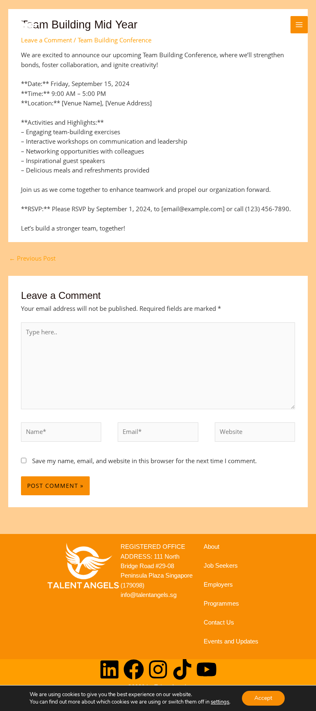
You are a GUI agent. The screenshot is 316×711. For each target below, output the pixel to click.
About (211, 546)
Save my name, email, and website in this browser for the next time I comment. (144, 461)
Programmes (221, 603)
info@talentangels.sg (149, 595)
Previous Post (32, 258)
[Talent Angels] (26, 24)
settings (220, 702)
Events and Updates (231, 641)
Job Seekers (221, 565)
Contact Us (219, 622)
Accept (263, 698)
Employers (218, 584)
